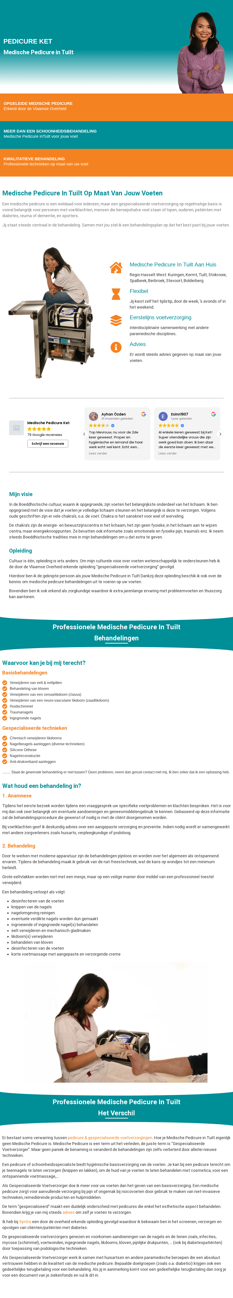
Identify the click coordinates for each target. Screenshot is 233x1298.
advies (69, 1212)
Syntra (25, 1221)
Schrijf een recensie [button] (48, 443)
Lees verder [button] (98, 454)
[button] (220, 434)
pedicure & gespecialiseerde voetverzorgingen (110, 1137)
